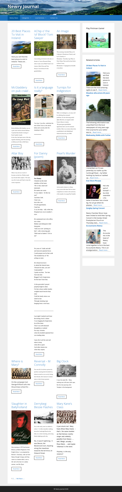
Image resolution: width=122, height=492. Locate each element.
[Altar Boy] (21, 168)
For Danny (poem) (40, 155)
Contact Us (53, 18)
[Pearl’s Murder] (66, 183)
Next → (22, 478)
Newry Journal (23, 6)
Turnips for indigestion (64, 89)
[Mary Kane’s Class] (66, 422)
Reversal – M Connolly (42, 363)
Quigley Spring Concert (95, 208)
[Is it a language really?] (44, 117)
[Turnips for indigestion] (66, 109)
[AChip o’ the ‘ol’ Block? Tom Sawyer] (44, 54)
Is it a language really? (43, 89)
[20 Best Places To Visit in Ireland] (21, 53)
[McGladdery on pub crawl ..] (21, 124)
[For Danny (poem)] (44, 174)
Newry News (14, 18)
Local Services (39, 18)
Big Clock (62, 361)
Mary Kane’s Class (64, 405)
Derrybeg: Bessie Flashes (43, 405)
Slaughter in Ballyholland (19, 405)
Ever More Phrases (93, 181)
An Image (63, 31)
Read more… (103, 90)
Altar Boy (17, 153)
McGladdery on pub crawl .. (20, 89)
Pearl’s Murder (66, 153)
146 (17, 478)
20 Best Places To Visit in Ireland (20, 34)
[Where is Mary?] (21, 378)
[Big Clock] (66, 376)
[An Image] (66, 48)
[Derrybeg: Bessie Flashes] (44, 422)
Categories (25, 18)
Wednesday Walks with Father (98, 135)
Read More (16, 66)
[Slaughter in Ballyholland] (21, 443)
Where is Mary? (17, 363)
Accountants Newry (94, 226)
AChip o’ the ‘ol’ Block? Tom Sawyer (43, 34)
